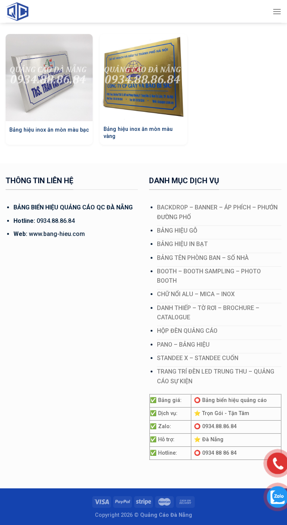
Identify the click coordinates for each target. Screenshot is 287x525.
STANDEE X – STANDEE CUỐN (197, 358)
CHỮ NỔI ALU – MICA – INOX (196, 294)
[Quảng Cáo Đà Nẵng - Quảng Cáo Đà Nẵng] (24, 11)
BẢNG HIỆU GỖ (177, 230)
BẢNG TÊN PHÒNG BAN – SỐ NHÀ (203, 257)
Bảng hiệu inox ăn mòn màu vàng (138, 132)
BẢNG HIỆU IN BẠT (182, 244)
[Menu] (276, 11)
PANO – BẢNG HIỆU (183, 344)
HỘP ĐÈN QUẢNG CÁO (187, 330)
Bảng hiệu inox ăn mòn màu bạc (49, 130)
